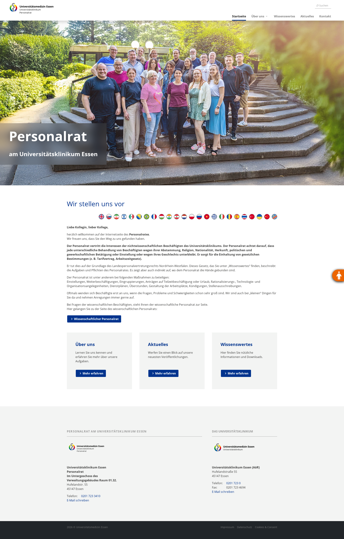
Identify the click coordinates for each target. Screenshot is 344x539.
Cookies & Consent (266, 527)
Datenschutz (244, 527)
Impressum (227, 527)
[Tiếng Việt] (206, 216)
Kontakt (325, 16)
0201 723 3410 (90, 496)
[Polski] (191, 216)
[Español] (237, 216)
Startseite (239, 16)
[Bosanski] (139, 216)
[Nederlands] (184, 216)
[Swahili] (274, 216)
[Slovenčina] (109, 216)
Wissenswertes (284, 16)
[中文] (267, 216)
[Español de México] (131, 216)
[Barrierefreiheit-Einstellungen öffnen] (338, 275)
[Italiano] (221, 216)
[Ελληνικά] (214, 216)
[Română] (229, 216)
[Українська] (259, 216)
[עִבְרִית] (124, 216)
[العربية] (176, 216)
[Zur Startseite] (27, 10)
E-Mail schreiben (78, 500)
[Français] (154, 216)
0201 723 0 (233, 483)
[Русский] (199, 216)
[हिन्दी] (169, 216)
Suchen (323, 5)
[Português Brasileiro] (146, 216)
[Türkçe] (252, 216)
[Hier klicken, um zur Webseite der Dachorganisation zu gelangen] (234, 448)
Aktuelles (307, 16)
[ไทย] (244, 216)
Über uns (257, 16)
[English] (101, 216)
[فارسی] (116, 216)
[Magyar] (161, 216)
